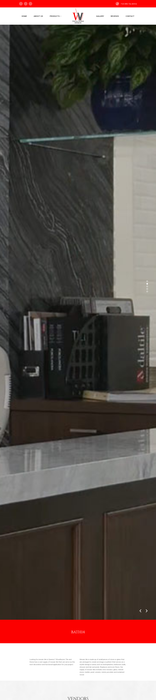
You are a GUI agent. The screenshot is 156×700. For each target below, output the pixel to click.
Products (55, 16)
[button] (146, 610)
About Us (38, 16)
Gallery (100, 16)
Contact (130, 16)
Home (24, 16)
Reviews (115, 16)
